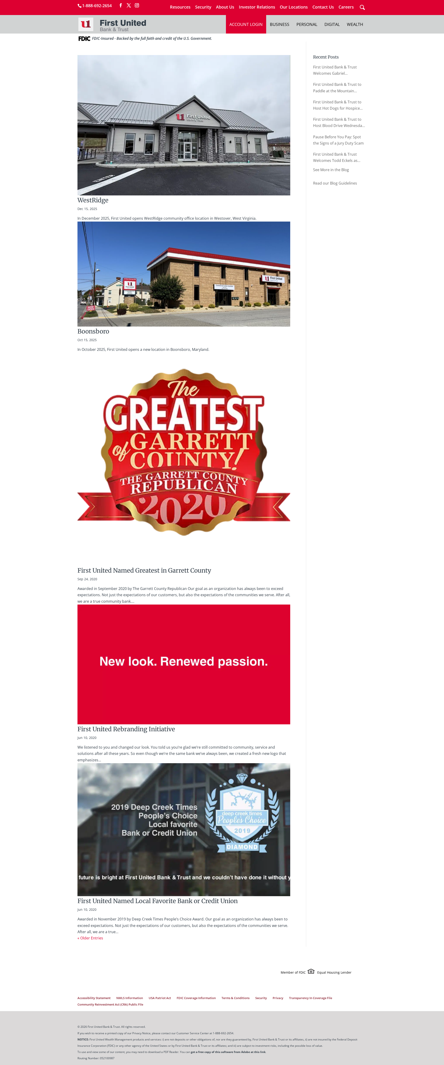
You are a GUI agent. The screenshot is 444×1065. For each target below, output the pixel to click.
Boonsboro (93, 331)
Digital (332, 24)
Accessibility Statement (94, 998)
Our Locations (294, 7)
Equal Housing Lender (334, 972)
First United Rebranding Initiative (126, 729)
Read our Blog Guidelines (335, 183)
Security (203, 7)
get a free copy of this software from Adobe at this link (228, 1052)
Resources (180, 7)
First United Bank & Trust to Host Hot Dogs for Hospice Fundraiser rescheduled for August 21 (337, 105)
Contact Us (323, 7)
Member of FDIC (293, 972)
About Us (225, 7)
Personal (306, 24)
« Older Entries (90, 938)
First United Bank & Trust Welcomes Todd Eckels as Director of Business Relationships (335, 158)
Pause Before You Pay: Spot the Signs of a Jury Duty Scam (338, 140)
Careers (346, 7)
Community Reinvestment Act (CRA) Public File (110, 1004)
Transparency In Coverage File (310, 998)
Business (279, 24)
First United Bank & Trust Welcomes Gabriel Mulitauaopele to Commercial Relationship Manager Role (339, 71)
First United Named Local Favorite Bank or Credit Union (157, 901)
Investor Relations (257, 7)
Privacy (278, 998)
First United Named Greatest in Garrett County (144, 570)
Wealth (355, 24)
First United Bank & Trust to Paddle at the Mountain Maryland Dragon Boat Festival (337, 88)
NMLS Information (129, 998)
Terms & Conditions (236, 998)
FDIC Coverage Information (196, 998)
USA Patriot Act (160, 998)
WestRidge (92, 200)
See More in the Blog (331, 169)
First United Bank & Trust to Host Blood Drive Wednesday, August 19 (339, 123)
